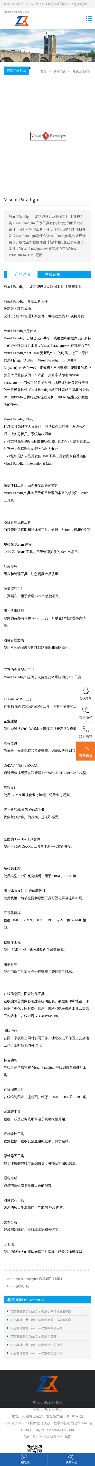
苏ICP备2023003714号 (40, 1437)
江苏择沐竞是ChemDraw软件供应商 (34, 1336)
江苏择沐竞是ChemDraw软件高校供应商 (36, 1328)
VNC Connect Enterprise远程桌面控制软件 (35, 1279)
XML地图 (64, 1437)
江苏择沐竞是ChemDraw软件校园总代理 (36, 1353)
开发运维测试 (81, 71)
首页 (43, 71)
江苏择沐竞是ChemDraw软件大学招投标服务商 (41, 1311)
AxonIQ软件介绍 (17, 1286)
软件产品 (59, 71)
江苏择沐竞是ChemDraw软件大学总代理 (36, 1345)
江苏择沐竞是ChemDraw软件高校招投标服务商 (41, 1320)
